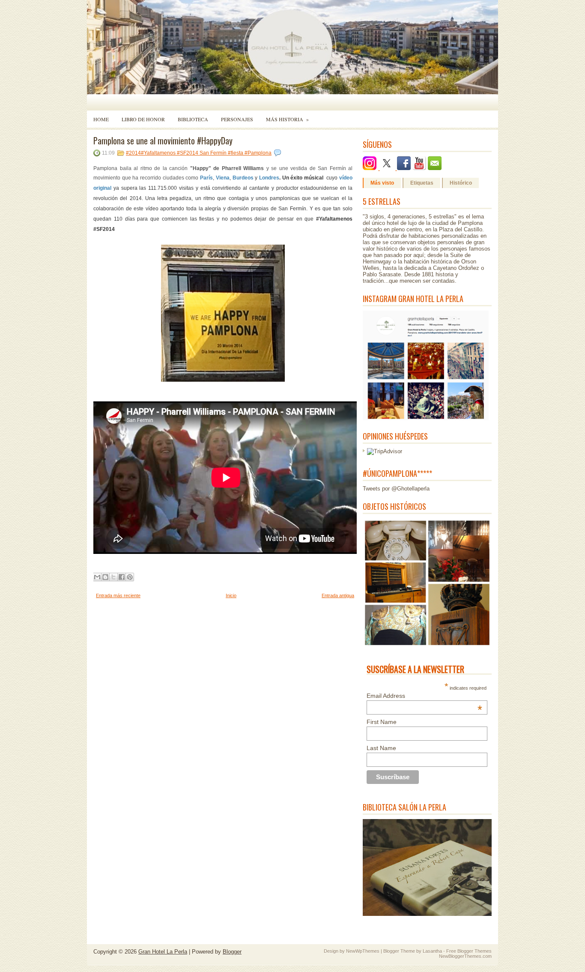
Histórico (461, 183)
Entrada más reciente (118, 595)
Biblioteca (193, 119)
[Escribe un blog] (105, 577)
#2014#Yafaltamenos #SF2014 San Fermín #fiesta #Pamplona (199, 153)
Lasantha (432, 951)
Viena (223, 178)
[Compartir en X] (113, 577)
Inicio (231, 595)
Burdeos (244, 178)
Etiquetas (421, 183)
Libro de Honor (143, 119)
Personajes (237, 119)
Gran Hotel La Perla (162, 951)
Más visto (382, 183)
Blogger (232, 951)
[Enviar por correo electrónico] (97, 577)
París (206, 178)
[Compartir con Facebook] (121, 577)
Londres (269, 178)
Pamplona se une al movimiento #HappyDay (163, 140)
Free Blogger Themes (469, 951)
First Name (382, 721)
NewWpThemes (362, 951)
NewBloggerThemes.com (465, 956)
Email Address (424, 695)
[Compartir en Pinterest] (129, 577)
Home (101, 119)
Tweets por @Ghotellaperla (396, 488)
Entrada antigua (338, 595)
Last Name (381, 748)
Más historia (287, 119)
